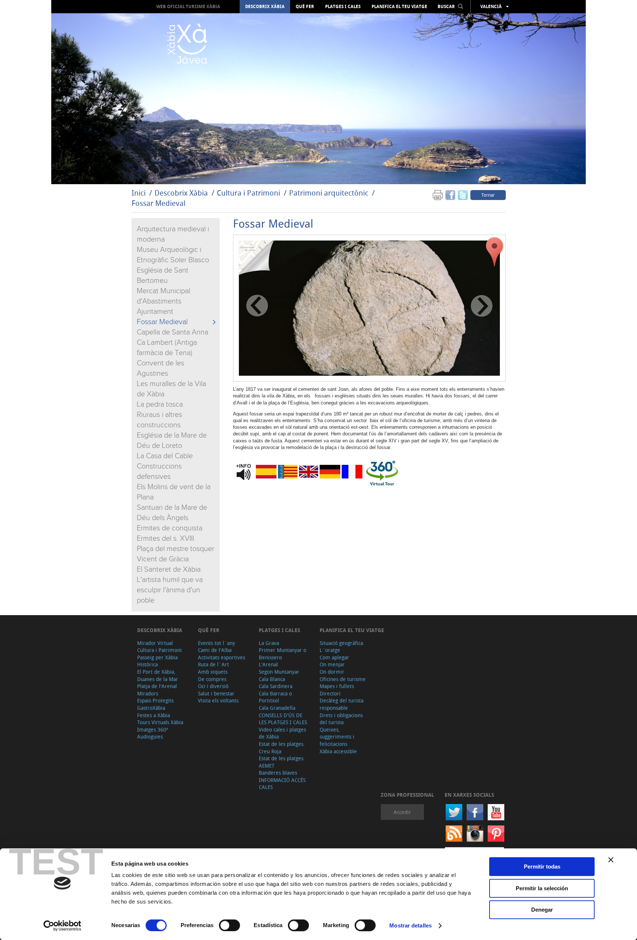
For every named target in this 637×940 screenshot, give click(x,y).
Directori (330, 693)
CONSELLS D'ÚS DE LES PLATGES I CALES (283, 719)
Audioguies (150, 736)
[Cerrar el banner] (610, 859)
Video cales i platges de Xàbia (282, 733)
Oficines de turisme (343, 679)
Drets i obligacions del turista (341, 719)
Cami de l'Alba (215, 649)
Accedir (402, 812)
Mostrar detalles (410, 925)
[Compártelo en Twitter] (463, 195)
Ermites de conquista (169, 528)
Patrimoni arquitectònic (328, 193)
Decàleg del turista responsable (341, 704)
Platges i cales (343, 6)
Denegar (542, 909)
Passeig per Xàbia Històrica (157, 661)
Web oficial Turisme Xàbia (188, 6)
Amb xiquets (212, 671)
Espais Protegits (155, 700)
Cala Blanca (272, 679)
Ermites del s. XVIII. (166, 538)
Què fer (305, 6)
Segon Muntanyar (279, 671)
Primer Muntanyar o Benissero (282, 653)
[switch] (229, 925)
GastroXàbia (151, 707)
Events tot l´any (216, 642)
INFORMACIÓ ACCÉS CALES (282, 783)
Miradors (147, 693)
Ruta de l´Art (213, 664)
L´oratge (330, 649)
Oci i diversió (213, 686)
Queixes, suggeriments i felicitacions (337, 736)
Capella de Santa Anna (172, 332)
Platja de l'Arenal (157, 686)
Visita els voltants (218, 700)
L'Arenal (268, 664)
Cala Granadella (277, 707)
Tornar (488, 195)
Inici (139, 193)
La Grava (269, 642)
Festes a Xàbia (153, 715)
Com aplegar (334, 657)
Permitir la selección (542, 888)
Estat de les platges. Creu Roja (282, 747)
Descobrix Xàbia (265, 6)
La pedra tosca (160, 404)
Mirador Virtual (155, 642)
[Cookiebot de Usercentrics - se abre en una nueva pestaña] (62, 925)
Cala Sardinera (275, 686)
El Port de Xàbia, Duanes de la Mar (157, 675)
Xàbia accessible (338, 751)
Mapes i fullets (337, 686)
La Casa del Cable (165, 456)
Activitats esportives (221, 657)
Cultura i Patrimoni (248, 193)
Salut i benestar (216, 693)
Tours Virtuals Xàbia (160, 722)
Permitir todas (542, 866)
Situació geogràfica (341, 642)
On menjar (332, 664)
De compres (212, 679)
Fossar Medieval (158, 203)
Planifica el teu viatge (399, 6)
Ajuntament (155, 311)
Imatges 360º (152, 729)
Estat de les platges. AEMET (282, 762)
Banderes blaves (278, 772)
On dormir (332, 671)
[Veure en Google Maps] (494, 252)
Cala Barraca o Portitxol (275, 697)
